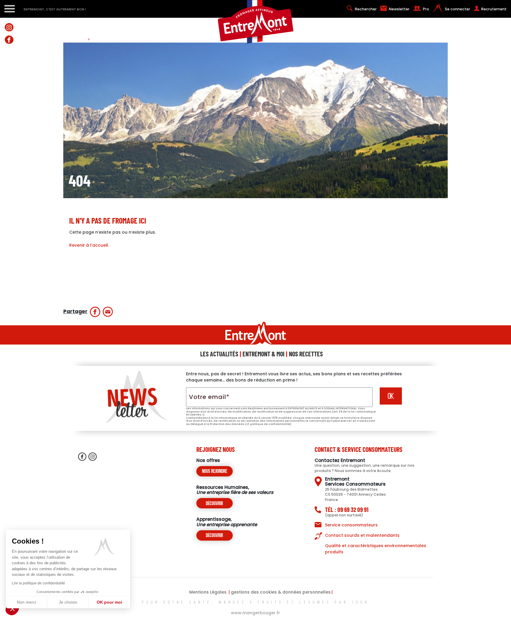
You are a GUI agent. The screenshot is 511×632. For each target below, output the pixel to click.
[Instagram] (9, 27)
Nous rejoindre (214, 471)
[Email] (108, 312)
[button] (12, 609)
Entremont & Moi (263, 354)
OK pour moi (109, 602)
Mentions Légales (208, 592)
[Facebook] (9, 39)
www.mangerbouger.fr (255, 613)
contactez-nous (9, 99)
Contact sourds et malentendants (362, 535)
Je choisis (68, 602)
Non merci (26, 602)
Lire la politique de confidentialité (38, 583)
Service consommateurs (351, 525)
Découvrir (214, 503)
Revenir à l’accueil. (89, 245)
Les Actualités (219, 354)
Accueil (79, 39)
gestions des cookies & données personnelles (281, 592)
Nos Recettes (306, 354)
